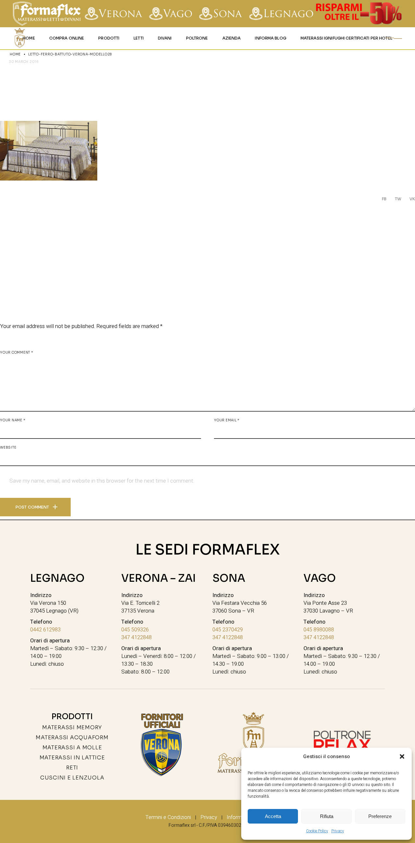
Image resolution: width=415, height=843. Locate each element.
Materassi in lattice (72, 757)
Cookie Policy (317, 831)
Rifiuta (326, 816)
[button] (402, 756)
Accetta (273, 816)
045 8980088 (318, 630)
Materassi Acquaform (72, 737)
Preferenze (380, 816)
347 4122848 (136, 637)
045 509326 (135, 630)
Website (8, 447)
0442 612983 (45, 630)
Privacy (337, 831)
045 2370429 (227, 630)
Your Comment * (16, 352)
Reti (72, 767)
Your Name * (12, 420)
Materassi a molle (72, 747)
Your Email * (227, 420)
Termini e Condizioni (168, 817)
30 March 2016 (24, 62)
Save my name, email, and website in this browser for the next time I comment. (101, 481)
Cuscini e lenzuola (72, 777)
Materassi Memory (72, 727)
